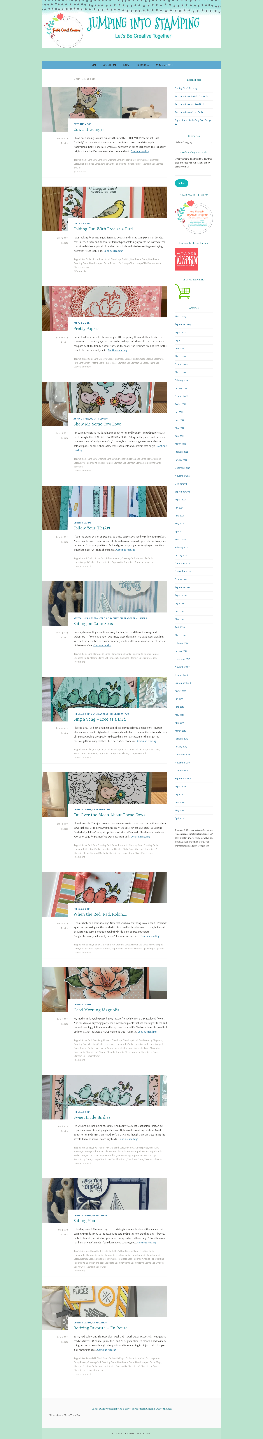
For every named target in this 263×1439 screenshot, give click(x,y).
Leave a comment (82, 366)
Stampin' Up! (149, 164)
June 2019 (179, 707)
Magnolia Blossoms (123, 1048)
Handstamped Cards (90, 164)
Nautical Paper (124, 1259)
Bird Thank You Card (103, 1147)
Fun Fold (125, 259)
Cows (114, 459)
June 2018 (179, 802)
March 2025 (180, 316)
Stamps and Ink (81, 267)
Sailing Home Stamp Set (96, 658)
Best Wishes (81, 618)
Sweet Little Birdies (92, 1117)
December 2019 (182, 659)
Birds (95, 259)
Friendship (127, 160)
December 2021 (182, 468)
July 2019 (179, 699)
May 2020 (179, 619)
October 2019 (181, 675)
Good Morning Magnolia (150, 1040)
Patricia (64, 143)
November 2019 (183, 667)
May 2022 (179, 428)
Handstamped (141, 1044)
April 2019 (179, 723)
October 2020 (181, 579)
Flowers (107, 1040)
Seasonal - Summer (135, 618)
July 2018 (179, 794)
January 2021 (181, 555)
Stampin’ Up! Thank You (103, 1159)
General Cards (82, 523)
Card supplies (141, 1147)
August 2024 (180, 332)
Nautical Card (86, 1259)
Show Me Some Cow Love (97, 424)
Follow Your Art (113, 558)
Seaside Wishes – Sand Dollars (190, 112)
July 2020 (179, 603)
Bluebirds (129, 1147)
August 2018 (180, 786)
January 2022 (181, 460)
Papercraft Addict (102, 948)
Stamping (78, 466)
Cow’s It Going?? (89, 129)
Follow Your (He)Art (92, 528)
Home (93, 65)
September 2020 (183, 587)
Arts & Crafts (87, 558)
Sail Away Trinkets (95, 1263)
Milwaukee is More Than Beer (65, 1415)
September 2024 (183, 324)
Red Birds (128, 948)
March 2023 (180, 372)
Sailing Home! (87, 1221)
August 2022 (180, 404)
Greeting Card (105, 359)
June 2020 (179, 611)
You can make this (145, 562)
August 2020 (181, 595)
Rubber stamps (134, 164)
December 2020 (183, 563)
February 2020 (182, 643)
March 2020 (180, 635)
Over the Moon (83, 124)
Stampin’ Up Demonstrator (148, 263)
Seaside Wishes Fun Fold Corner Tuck (192, 96)
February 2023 (181, 380)
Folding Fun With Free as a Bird (103, 229)
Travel (155, 658)
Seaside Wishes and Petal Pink (190, 104)
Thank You (154, 363)
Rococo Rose (111, 363)
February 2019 (181, 739)
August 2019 (180, 691)
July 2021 (179, 508)
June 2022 (179, 420)
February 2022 (181, 452)
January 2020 (181, 651)
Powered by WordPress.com (131, 1433)
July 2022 (179, 412)
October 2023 (181, 364)
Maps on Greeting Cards (85, 1366)
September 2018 (183, 778)
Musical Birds (80, 753)
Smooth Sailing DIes (119, 658)
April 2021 (179, 531)
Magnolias (155, 1048)
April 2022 (179, 436)
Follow (181, 183)
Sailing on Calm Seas (93, 623)
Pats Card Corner (82, 363)
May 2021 (179, 523)
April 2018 (179, 818)
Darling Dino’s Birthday (186, 88)
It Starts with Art (102, 562)
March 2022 (180, 444)
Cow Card (97, 160)
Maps (158, 1362)
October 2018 (181, 770)
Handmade (109, 1044)
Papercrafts (120, 164)
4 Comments (80, 171)
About (127, 65)
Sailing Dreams (122, 1263)
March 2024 (180, 356)
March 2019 (180, 731)
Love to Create (106, 1048)
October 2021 (181, 484)
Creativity (97, 1040)
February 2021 (181, 547)
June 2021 (179, 515)
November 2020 (183, 571)
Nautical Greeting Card (105, 1259)
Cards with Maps (116, 1358)
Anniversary (81, 419)
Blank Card (86, 160)
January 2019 (181, 746)
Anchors (85, 1251)
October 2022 (181, 396)
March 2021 (180, 539)
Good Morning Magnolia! (97, 1010)
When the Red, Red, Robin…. (100, 914)
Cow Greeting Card (112, 160)
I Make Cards (107, 164)
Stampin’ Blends (134, 463)
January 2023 (181, 388)
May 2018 (179, 810)
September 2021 (183, 492)
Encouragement (153, 1358)
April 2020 (180, 627)
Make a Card (92, 1155)
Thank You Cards (135, 1159)
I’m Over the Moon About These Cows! (110, 815)
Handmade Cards (138, 259)
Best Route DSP (88, 1358)
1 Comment (79, 662)
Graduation (115, 618)
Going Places (80, 1362)
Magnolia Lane (141, 1048)
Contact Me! (110, 65)
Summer (147, 658)
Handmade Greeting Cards (87, 849)
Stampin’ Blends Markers (128, 1052)
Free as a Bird (82, 224)
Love (82, 463)
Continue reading (140, 151)
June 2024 (179, 348)
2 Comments (80, 271)
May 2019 (179, 715)
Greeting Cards (140, 160)
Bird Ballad (86, 259)
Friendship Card (130, 1040)
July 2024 (179, 340)
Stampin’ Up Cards (139, 363)
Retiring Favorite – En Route (101, 1328)
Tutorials (143, 65)
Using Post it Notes (144, 853)
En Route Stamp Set (135, 1358)
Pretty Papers (86, 328)
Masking (139, 849)
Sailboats (78, 658)
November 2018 (183, 762)
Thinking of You (119, 714)
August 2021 (180, 499)
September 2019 (183, 683)
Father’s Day (118, 1251)
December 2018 (182, 754)
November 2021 (182, 476)
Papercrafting (124, 1155)
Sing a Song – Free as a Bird (100, 719)
